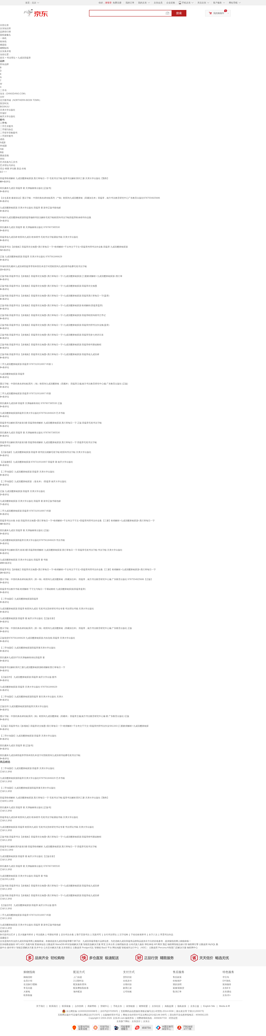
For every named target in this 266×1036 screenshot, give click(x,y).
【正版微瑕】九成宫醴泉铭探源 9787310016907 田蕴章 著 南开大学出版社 (36, 462)
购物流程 (28, 977)
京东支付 (136, 1021)
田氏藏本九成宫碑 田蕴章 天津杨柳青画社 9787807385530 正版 (31, 403)
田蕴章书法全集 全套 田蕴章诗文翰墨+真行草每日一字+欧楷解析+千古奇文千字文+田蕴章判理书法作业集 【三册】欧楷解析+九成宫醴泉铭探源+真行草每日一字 (77, 520)
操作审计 (11, 947)
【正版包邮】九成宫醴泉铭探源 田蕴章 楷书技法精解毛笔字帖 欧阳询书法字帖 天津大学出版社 (45, 452)
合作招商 (79, 1006)
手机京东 (186, 2)
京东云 (146, 1021)
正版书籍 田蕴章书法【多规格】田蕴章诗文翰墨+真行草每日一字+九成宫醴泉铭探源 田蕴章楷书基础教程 (50, 344)
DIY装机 (227, 981)
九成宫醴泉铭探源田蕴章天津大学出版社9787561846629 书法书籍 (32, 540)
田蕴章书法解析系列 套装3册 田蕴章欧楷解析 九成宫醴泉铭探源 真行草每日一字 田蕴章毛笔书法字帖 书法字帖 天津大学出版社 (61, 550)
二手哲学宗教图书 (8, 132)
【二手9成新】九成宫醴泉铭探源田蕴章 (19, 599)
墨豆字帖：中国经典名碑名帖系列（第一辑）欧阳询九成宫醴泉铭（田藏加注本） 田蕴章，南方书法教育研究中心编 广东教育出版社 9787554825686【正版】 (76, 579)
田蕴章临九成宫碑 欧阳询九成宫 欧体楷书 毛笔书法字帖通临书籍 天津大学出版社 (39, 237)
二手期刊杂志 (6, 129)
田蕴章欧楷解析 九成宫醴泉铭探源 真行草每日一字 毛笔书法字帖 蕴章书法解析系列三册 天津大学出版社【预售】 (54, 178)
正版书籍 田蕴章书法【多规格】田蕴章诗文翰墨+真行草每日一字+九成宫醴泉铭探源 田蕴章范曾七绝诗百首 (52, 335)
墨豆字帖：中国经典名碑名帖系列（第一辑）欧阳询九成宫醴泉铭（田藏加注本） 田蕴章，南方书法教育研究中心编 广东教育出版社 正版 (66, 628)
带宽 (103, 944)
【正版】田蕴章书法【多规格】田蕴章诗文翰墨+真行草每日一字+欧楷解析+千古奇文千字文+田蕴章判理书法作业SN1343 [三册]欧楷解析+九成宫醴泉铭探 (74, 726)
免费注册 (117, 2)
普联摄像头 (5, 35)
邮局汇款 (127, 988)
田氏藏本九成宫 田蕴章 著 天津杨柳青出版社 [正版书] (25, 188)
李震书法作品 (166, 934)
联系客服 (28, 995)
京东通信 (227, 991)
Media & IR (224, 1006)
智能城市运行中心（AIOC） (135, 947)
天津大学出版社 (7, 110)
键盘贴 (3, 44)
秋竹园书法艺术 (7, 934)
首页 (2, 57)
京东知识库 (5, 28)
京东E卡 (227, 988)
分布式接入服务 (136, 944)
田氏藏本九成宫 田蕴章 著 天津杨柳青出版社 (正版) (24, 530)
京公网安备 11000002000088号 (82, 1011)
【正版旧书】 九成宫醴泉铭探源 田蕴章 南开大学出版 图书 (28, 677)
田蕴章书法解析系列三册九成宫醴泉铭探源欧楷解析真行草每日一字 (32, 667)
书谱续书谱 (52, 934)
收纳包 (3, 41)
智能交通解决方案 (25, 947)
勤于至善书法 (83, 934)
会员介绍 (28, 981)
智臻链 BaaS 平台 (103, 947)
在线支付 (127, 981)
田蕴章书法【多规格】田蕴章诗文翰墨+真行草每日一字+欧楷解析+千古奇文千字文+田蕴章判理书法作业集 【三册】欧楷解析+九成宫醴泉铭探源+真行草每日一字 (78, 569)
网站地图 (116, 947)
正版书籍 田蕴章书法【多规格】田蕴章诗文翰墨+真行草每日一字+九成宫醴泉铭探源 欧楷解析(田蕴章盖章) (51, 305)
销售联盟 (143, 1006)
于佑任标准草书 (138, 934)
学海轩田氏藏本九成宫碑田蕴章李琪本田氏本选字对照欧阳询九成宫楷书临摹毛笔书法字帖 (43, 266)
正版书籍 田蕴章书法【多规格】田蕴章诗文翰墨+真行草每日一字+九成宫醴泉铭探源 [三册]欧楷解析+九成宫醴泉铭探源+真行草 (61, 276)
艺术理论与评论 (7, 165)
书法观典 (40, 934)
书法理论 (11, 57)
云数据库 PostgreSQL (83, 947)
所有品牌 (4, 64)
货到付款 (127, 977)
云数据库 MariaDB (55, 944)
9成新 (3, 142)
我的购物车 (218, 13)
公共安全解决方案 (52, 947)
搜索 (179, 13)
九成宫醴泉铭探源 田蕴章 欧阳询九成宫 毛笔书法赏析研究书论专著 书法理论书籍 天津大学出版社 (47, 608)
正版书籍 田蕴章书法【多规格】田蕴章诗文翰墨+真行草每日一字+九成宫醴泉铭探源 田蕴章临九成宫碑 (49, 354)
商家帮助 (92, 1006)
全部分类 (4, 25)
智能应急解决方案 (92, 944)
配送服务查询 (79, 984)
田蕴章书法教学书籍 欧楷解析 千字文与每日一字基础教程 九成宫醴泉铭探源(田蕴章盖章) (43, 589)
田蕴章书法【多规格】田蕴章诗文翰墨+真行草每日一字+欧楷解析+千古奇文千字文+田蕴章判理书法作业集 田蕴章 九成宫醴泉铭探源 (64, 247)
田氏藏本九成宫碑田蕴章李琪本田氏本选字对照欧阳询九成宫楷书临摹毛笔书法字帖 (40, 755)
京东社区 (156, 1006)
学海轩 (3, 113)
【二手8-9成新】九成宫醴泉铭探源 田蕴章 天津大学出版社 (28, 735)
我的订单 (130, 2)
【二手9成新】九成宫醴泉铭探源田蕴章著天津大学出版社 (28, 647)
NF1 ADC (20, 944)
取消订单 (177, 991)
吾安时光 (4, 103)
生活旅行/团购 (30, 984)
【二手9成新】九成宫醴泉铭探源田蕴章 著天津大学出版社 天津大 (31, 696)
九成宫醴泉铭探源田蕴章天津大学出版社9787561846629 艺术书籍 (32, 413)
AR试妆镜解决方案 (73, 944)
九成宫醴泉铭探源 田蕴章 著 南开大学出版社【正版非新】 (28, 618)
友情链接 (130, 1006)
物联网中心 (192, 947)
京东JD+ (227, 995)
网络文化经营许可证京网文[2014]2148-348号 (145, 1015)
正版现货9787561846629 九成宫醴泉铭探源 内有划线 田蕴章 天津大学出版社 (37, 638)
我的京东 (142, 2)
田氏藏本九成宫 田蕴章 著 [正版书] (16, 745)
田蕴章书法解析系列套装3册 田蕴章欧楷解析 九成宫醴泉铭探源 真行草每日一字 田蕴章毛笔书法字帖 (48, 442)
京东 (48, 14)
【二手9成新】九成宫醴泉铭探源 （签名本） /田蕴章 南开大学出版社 (33, 481)
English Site (209, 1006)
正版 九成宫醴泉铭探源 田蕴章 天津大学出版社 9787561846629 (31, 256)
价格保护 (177, 981)
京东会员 (158, 2)
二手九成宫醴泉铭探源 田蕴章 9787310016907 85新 (25, 393)
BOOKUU (4, 106)
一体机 (3, 38)
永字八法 (153, 934)
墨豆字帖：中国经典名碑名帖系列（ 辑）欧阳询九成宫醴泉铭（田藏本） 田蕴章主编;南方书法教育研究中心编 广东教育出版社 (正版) (64, 383)
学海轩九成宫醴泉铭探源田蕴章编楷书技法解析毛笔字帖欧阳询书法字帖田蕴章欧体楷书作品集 (45, 217)
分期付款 (127, 984)
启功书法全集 (67, 934)
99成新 (3, 146)
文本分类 (110, 944)
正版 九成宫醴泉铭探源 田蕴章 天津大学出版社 (22, 491)
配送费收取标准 (80, 988)
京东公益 (194, 1006)
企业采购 (170, 2)
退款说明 (177, 984)
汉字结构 (123, 934)
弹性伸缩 (149, 944)
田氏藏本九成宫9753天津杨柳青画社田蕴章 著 (22, 657)
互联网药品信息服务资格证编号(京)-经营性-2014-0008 (147, 1011)
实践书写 (96, 934)
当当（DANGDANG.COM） (13, 93)
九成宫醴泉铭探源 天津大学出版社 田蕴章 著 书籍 (24, 559)
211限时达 (78, 981)
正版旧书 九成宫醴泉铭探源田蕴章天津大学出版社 (24, 706)
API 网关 (158, 944)
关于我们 (40, 1006)
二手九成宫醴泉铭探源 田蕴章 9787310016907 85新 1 (26, 364)
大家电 (27, 991)
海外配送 (77, 991)
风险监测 (169, 1006)
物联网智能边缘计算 (177, 944)
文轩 (2, 97)
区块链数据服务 (7, 944)
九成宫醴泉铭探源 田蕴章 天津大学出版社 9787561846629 (28, 687)
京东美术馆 (5, 51)
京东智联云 (66, 947)
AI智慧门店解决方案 (176, 947)
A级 (2, 149)
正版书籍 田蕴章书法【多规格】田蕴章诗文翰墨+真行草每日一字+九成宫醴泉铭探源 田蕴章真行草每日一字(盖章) (54, 295)
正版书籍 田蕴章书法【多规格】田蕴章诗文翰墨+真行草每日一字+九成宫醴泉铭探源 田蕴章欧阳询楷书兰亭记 (53, 315)
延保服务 (227, 984)
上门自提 (77, 977)
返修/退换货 (178, 988)
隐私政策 (182, 1006)
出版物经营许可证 (111, 1015)
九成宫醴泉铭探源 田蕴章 (12, 374)
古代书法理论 (110, 934)
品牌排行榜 (5, 31)
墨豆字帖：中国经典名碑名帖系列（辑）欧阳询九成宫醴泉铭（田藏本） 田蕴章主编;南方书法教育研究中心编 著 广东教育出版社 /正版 (64, 716)
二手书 (3, 90)
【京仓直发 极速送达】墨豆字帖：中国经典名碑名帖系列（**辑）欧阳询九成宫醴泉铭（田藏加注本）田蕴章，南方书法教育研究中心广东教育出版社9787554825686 (80, 198)
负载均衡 (30, 944)
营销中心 (104, 1006)
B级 (2, 152)
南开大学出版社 (7, 116)
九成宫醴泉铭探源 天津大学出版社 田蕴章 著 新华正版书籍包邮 (30, 207)
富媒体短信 (40, 944)
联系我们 (53, 1006)
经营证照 (173, 1018)
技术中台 (38, 947)
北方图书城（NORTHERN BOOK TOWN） (20, 100)
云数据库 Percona (158, 947)
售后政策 (177, 977)
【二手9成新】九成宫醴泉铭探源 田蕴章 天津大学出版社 (27, 471)
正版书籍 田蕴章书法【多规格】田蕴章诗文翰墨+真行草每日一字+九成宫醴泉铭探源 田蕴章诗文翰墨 (48, 286)
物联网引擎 (193, 944)
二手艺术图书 (6, 126)
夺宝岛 (226, 977)
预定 (165, 944)
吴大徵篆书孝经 (25, 934)
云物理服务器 (121, 944)
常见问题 (28, 988)
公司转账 (127, 991)
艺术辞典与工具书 (8, 162)
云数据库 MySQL (207, 944)
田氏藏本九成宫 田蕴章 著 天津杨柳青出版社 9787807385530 (30, 227)
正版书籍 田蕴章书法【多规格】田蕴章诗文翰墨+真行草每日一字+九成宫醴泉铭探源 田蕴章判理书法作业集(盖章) (54, 325)
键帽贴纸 (4, 48)
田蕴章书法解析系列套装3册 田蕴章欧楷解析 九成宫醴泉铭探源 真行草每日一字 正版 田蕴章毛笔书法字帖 (51, 423)
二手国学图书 (6, 136)
